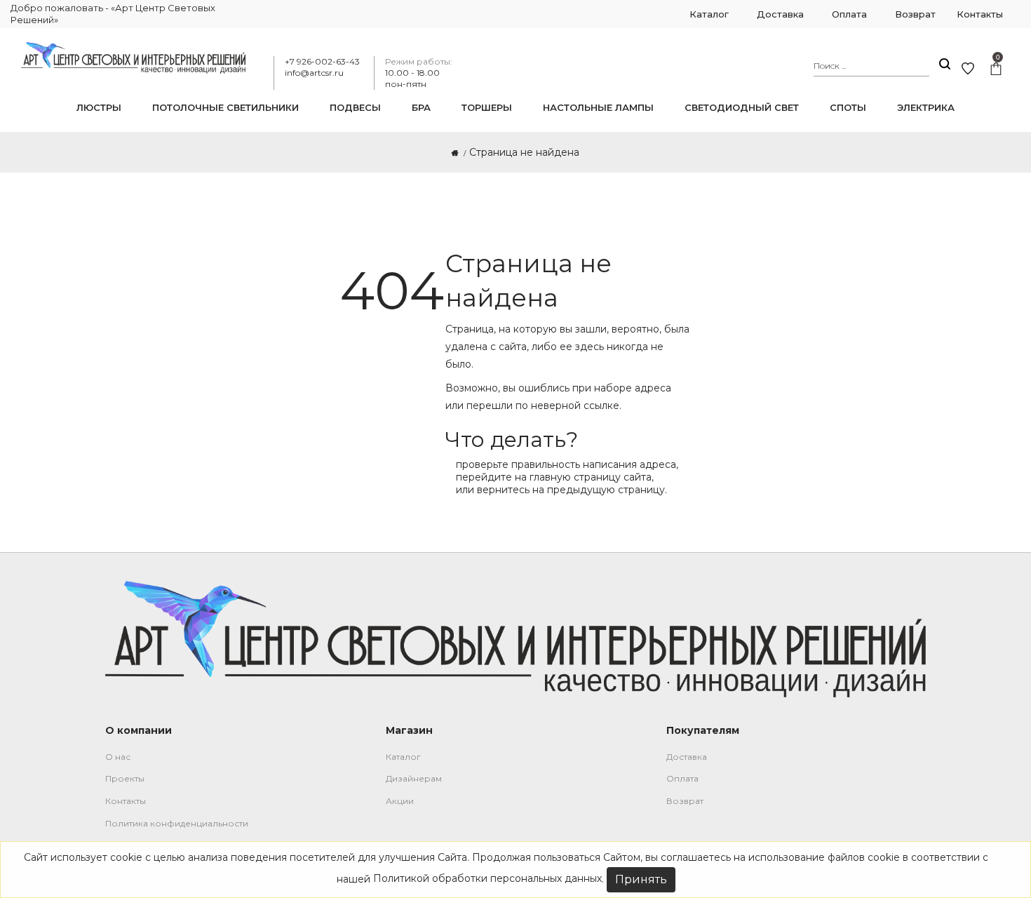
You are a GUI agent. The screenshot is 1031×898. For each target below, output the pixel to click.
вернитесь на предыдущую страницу (571, 489)
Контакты (125, 801)
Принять (641, 879)
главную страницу (575, 477)
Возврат (684, 801)
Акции (400, 801)
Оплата (682, 778)
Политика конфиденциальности (176, 823)
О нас (117, 756)
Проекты (124, 778)
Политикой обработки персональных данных (487, 878)
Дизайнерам (414, 778)
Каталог (403, 756)
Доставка (686, 756)
